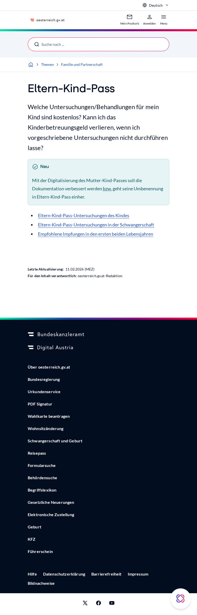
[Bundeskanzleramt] (98, 334)
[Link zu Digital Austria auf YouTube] (111, 604)
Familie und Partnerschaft (82, 64)
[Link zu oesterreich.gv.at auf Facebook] (98, 604)
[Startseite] (31, 64)
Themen (47, 64)
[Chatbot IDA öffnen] (180, 598)
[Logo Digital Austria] (98, 347)
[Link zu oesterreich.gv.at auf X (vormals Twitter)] (85, 604)
